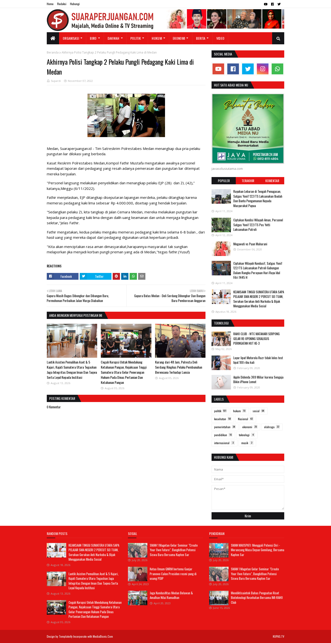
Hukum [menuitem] (157, 38)
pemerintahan (224, 427)
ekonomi (249, 427)
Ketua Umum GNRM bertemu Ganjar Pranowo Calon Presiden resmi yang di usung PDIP (173, 573)
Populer (224, 180)
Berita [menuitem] (200, 38)
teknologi (246, 435)
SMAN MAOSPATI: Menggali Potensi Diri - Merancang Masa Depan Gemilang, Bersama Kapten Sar (257, 550)
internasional (224, 443)
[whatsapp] (277, 68)
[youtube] (266, 4)
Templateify (65, 636)
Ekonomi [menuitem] (179, 38)
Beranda (53, 52)
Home (50, 4)
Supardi (56, 81)
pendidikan (223, 435)
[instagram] (262, 68)
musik (246, 443)
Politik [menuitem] (135, 38)
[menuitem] (53, 38)
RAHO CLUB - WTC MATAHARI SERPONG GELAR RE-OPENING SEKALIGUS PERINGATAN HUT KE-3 (256, 338)
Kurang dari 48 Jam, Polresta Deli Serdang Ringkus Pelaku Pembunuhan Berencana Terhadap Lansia (178, 367)
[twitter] (279, 4)
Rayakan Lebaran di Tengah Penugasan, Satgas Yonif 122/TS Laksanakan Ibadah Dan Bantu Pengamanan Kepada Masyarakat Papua (257, 198)
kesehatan (222, 419)
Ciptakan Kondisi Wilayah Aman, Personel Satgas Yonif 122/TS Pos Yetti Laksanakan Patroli (258, 224)
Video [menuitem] (220, 38)
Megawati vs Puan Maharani (250, 243)
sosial (258, 411)
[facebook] (272, 4)
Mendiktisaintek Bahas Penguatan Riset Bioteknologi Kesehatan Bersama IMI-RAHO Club (257, 597)
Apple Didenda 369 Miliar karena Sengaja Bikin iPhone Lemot (258, 379)
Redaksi (61, 4)
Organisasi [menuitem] (71, 38)
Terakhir (248, 180)
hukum (239, 411)
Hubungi (75, 4)
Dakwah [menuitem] (113, 38)
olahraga (271, 427)
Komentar (272, 180)
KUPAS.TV (278, 636)
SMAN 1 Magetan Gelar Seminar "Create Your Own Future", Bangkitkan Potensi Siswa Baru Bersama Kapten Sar (174, 550)
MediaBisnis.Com (103, 636)
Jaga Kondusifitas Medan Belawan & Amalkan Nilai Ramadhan (171, 595)
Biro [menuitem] (93, 38)
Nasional (245, 419)
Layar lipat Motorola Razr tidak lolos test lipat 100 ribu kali (258, 360)
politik (220, 411)
